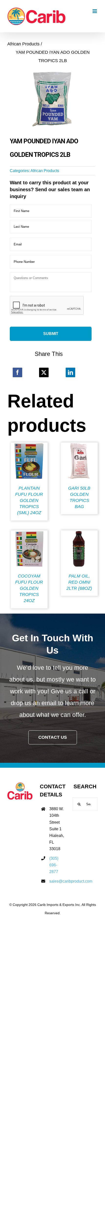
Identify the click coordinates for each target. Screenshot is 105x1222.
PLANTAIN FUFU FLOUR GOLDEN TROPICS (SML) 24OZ (29, 500)
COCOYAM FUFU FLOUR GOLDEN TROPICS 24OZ (29, 588)
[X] (44, 372)
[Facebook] (17, 372)
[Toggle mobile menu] (95, 11)
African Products (45, 171)
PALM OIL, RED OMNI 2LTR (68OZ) (79, 582)
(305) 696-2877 (53, 865)
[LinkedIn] (70, 372)
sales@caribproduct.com (57, 881)
